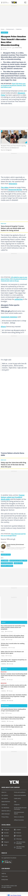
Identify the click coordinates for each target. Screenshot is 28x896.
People (2, 655)
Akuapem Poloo (5, 554)
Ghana (3, 326)
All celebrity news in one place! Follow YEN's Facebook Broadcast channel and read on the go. (14, 279)
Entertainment (10, 29)
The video (4, 187)
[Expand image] (26, 130)
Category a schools (6, 565)
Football (3, 639)
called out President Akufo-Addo (11, 498)
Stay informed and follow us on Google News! (13, 534)
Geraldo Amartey (18, 47)
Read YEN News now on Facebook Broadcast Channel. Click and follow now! (13, 85)
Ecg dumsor (4, 560)
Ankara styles (18, 563)
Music (2, 631)
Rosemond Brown (15, 189)
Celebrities (19, 29)
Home (2, 29)
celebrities (19, 299)
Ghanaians (13, 183)
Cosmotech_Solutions (9, 317)
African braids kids (6, 563)
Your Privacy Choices (15, 895)
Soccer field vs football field (18, 560)
